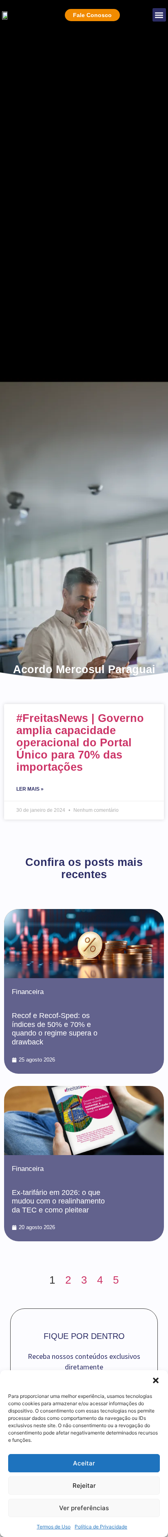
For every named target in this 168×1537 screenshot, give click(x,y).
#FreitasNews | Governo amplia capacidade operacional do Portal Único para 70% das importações (80, 742)
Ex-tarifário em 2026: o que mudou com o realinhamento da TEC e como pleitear (58, 1201)
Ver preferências (84, 1508)
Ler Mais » (30, 789)
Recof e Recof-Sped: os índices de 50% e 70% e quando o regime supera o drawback (54, 1029)
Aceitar (84, 1463)
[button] (156, 1380)
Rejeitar (84, 1485)
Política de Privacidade (101, 1527)
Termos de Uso (54, 1527)
